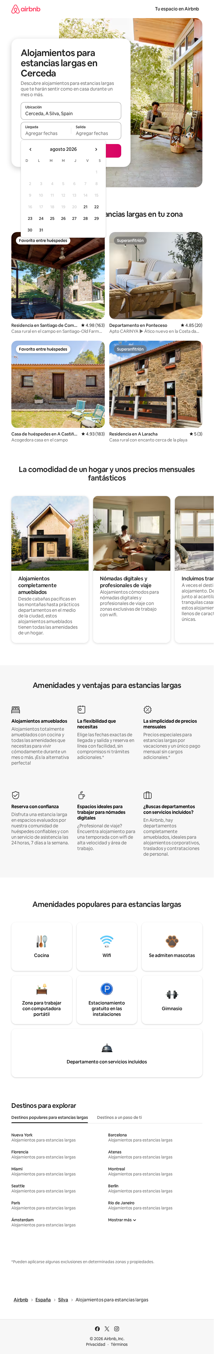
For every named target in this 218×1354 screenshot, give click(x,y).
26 (63, 218)
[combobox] (71, 113)
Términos (119, 1344)
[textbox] (45, 133)
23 (30, 218)
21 (85, 206)
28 (85, 218)
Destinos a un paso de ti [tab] (119, 1117)
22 (96, 206)
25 (52, 218)
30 (30, 230)
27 (74, 218)
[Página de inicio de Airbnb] (25, 9)
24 (41, 218)
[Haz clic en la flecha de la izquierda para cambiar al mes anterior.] (30, 149)
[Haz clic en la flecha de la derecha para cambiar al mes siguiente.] (96, 149)
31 (41, 230)
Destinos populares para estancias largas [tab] (49, 1117)
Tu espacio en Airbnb (177, 9)
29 (96, 218)
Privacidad (95, 1344)
